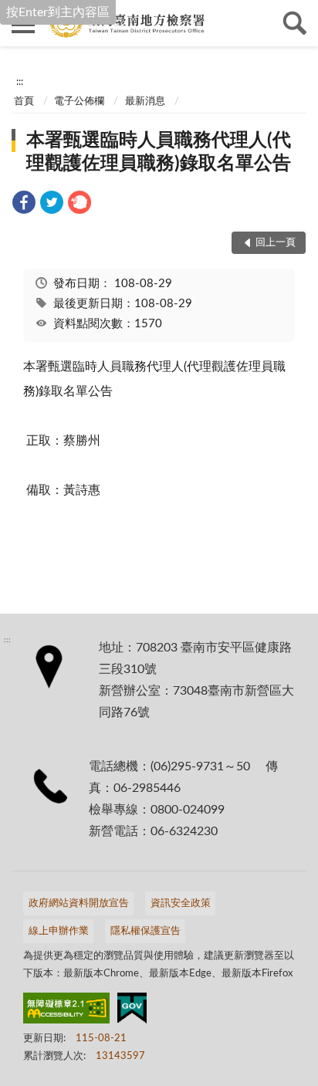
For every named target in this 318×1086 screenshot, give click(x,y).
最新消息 (145, 101)
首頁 (24, 101)
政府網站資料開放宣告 (79, 903)
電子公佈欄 (79, 101)
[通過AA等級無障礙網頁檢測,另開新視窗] (66, 1011)
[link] (24, 205)
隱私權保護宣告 (145, 931)
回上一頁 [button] (275, 243)
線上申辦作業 (59, 931)
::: (19, 81)
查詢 (295, 23)
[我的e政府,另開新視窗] (132, 1011)
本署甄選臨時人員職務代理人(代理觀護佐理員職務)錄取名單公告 (158, 152)
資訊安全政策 (181, 903)
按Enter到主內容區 (58, 12)
